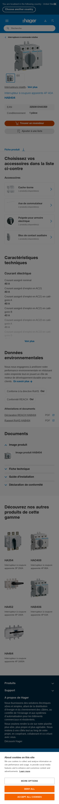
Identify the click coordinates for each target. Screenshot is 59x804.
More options (29, 781)
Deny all (29, 789)
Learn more (24, 771)
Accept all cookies (29, 797)
